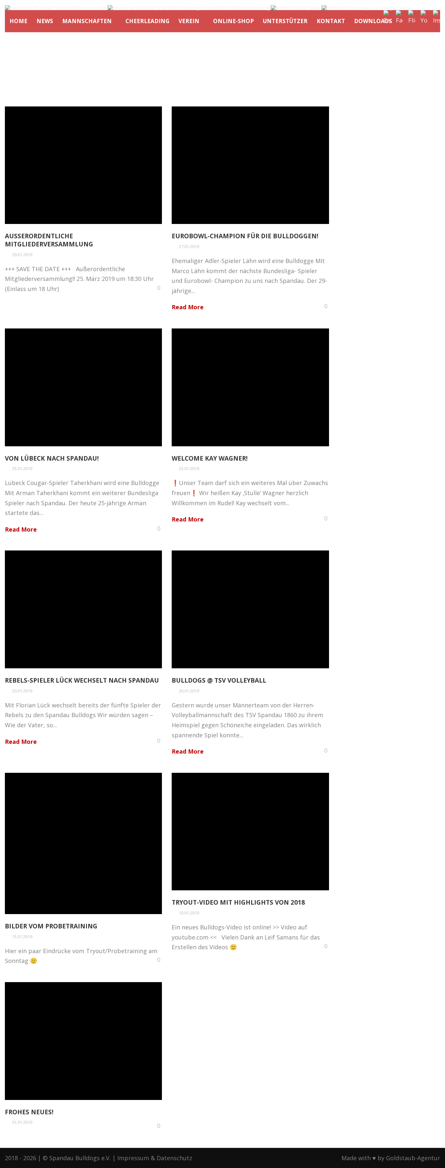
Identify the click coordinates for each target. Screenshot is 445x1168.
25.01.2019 (22, 468)
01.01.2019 (22, 1122)
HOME (18, 21)
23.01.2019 (189, 468)
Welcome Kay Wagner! (210, 458)
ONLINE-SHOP (233, 21)
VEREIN (189, 21)
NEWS (44, 21)
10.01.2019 (189, 913)
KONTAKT (331, 21)
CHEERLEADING (147, 21)
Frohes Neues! (29, 1112)
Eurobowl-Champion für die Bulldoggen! (245, 236)
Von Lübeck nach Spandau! (52, 458)
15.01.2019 (22, 936)
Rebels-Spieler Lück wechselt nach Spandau (82, 680)
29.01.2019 (22, 254)
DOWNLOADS (373, 21)
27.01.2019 (189, 246)
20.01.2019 (22, 691)
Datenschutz (174, 1158)
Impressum (133, 1158)
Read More (188, 307)
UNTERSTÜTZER (285, 21)
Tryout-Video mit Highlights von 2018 (238, 902)
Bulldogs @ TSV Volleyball (219, 680)
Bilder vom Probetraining (51, 926)
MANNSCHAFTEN (87, 21)
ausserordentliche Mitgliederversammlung (49, 240)
